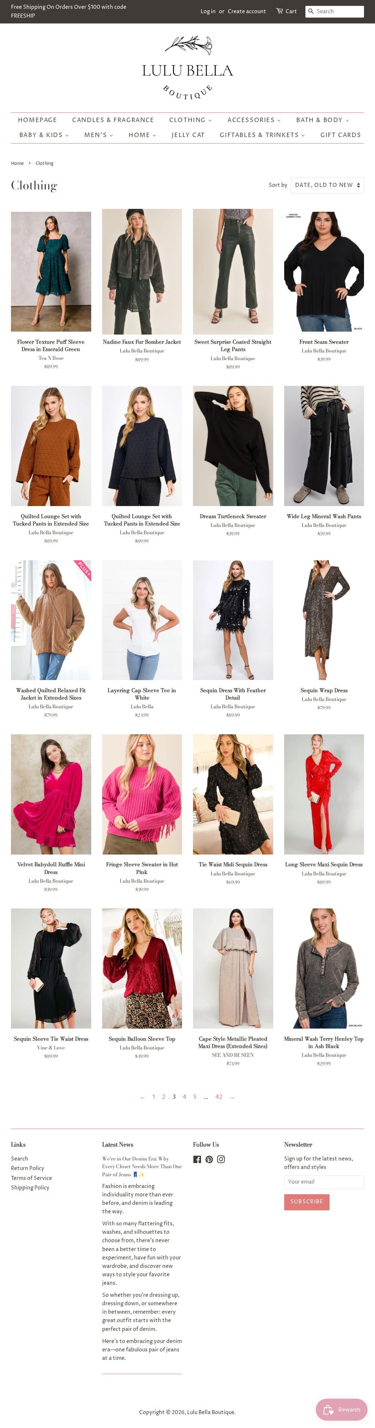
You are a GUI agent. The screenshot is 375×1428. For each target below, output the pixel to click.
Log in (208, 11)
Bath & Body (320, 120)
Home (140, 135)
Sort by (278, 185)
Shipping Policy (30, 1188)
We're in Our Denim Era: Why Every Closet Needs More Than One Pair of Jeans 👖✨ (142, 1166)
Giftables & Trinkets (260, 135)
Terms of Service (31, 1178)
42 (219, 1097)
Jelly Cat (188, 135)
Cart (291, 11)
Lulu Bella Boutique (210, 1412)
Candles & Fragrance (113, 120)
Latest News (117, 1144)
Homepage (37, 120)
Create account (247, 11)
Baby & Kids (42, 135)
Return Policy (27, 1168)
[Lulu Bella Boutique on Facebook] (197, 1161)
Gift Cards (340, 135)
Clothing (188, 120)
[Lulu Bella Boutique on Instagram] (221, 1161)
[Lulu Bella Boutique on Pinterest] (209, 1161)
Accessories (252, 120)
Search (19, 1159)
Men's (96, 135)
